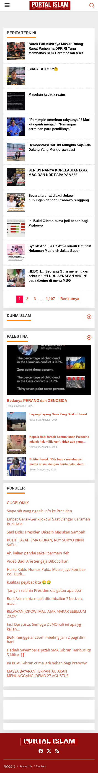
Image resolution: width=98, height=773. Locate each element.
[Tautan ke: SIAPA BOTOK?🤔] (16, 75)
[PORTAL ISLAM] (49, 5)
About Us (26, 766)
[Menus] (7, 5)
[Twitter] (49, 751)
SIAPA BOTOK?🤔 (43, 69)
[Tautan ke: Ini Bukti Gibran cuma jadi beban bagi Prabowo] (16, 227)
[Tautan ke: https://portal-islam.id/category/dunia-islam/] (89, 316)
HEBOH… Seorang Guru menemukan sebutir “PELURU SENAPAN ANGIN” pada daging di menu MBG (58, 275)
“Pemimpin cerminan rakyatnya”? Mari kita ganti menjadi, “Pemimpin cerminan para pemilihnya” (59, 124)
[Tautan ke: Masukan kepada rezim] (16, 100)
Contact (41, 766)
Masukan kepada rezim (46, 94)
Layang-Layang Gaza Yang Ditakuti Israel (58, 414)
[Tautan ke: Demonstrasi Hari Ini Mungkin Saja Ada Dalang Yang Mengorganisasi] (16, 151)
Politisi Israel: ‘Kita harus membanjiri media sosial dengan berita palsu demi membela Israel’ (56, 462)
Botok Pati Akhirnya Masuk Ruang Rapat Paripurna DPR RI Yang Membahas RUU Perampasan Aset (55, 48)
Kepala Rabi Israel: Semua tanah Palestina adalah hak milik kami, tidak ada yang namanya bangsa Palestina (59, 439)
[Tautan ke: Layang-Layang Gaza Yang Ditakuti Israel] (16, 421)
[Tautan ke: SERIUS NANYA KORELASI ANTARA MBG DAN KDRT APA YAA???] (16, 176)
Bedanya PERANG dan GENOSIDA (37, 401)
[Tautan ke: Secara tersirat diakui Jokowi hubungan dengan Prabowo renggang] (16, 201)
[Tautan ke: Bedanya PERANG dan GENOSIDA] (49, 370)
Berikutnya (69, 299)
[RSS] (57, 751)
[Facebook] (41, 751)
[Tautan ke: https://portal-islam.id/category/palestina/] (89, 337)
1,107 (50, 299)
